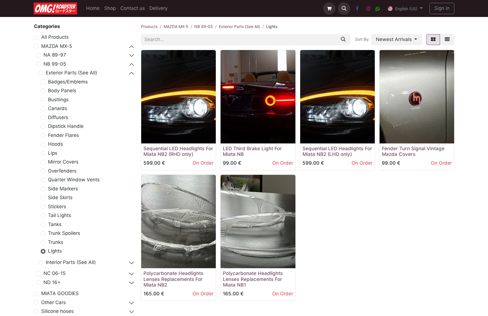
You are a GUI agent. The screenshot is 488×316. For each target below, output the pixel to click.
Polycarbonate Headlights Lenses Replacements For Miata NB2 (173, 279)
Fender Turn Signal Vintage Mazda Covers (413, 151)
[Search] (343, 39)
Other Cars (53, 302)
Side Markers (63, 189)
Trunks (55, 242)
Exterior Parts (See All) (71, 73)
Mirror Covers (63, 162)
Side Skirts (60, 197)
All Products (55, 37)
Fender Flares (63, 135)
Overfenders (62, 171)
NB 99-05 (54, 64)
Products (149, 26)
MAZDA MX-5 (56, 46)
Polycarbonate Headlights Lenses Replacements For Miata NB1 (253, 279)
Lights (55, 251)
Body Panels (62, 90)
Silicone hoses (57, 311)
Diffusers (58, 117)
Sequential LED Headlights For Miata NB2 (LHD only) (337, 151)
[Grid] (433, 39)
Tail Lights (59, 215)
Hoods (55, 144)
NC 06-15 (54, 273)
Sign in (442, 8)
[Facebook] (357, 8)
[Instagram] (368, 8)
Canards (57, 108)
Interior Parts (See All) (71, 262)
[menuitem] (93, 8)
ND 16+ (51, 282)
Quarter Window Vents (74, 179)
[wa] (377, 8)
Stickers (57, 206)
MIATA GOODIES (60, 293)
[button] (344, 8)
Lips (52, 153)
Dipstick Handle (66, 126)
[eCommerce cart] (329, 8)
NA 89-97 (54, 55)
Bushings (58, 99)
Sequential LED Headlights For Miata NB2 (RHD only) (178, 151)
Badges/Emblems (68, 82)
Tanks (55, 224)
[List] (447, 39)
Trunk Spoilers (64, 233)
